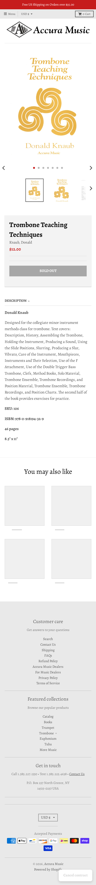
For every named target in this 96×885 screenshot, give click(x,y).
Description (16, 300)
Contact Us (48, 644)
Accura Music (53, 863)
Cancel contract (75, 875)
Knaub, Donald (20, 242)
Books (48, 722)
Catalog (48, 716)
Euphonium (48, 738)
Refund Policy (48, 661)
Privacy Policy (48, 677)
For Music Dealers (48, 672)
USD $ (25, 14)
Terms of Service (48, 683)
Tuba (48, 744)
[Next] (91, 168)
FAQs (48, 655)
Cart (86, 14)
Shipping (48, 650)
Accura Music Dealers (48, 666)
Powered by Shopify (48, 869)
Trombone (46, 733)
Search (48, 639)
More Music (48, 749)
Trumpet (48, 727)
